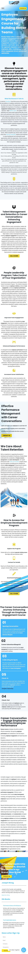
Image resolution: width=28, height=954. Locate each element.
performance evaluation (6, 742)
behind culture (13, 110)
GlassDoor (8, 101)
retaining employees (11, 134)
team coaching (14, 585)
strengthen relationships (7, 688)
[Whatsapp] (23, 950)
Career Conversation (14, 461)
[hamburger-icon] (2, 8)
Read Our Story (6, 895)
